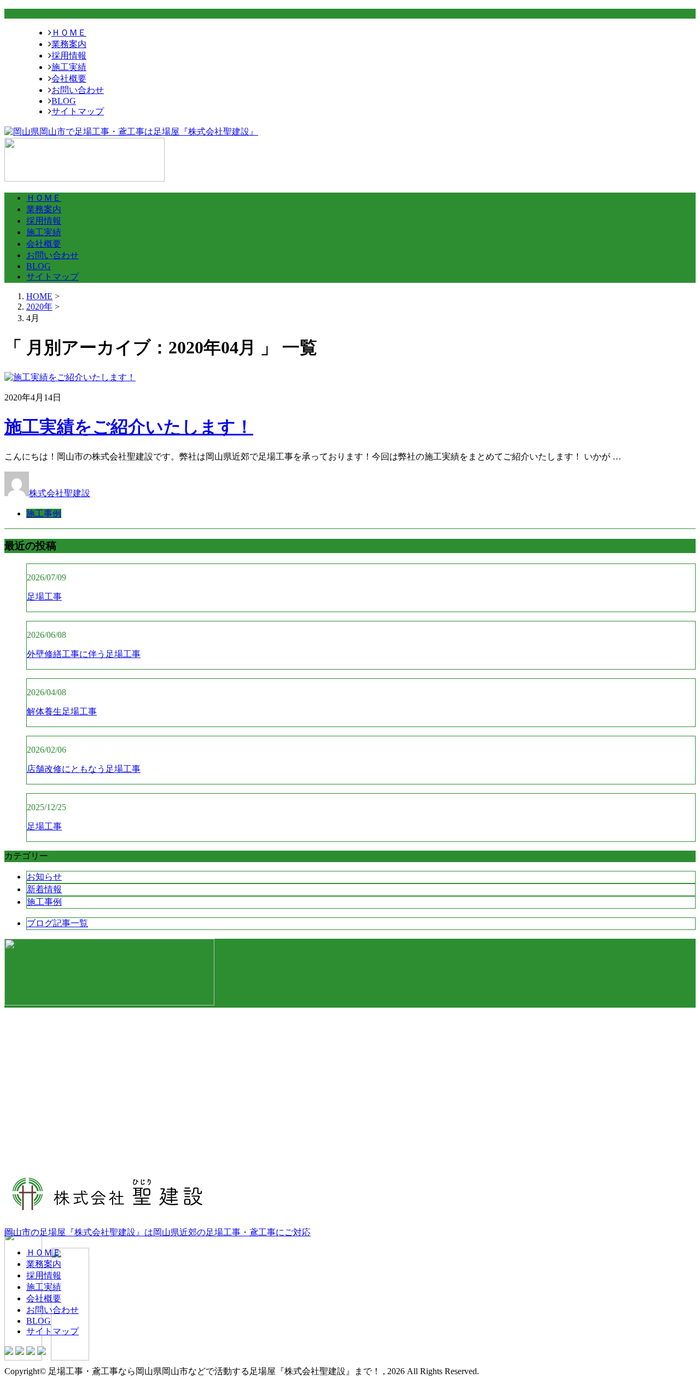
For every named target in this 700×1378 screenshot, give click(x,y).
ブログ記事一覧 (57, 923)
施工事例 (43, 513)
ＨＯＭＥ (68, 32)
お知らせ (44, 876)
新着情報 (44, 889)
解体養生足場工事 (62, 711)
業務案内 (68, 44)
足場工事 (44, 596)
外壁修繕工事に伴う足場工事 (84, 654)
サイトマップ (77, 111)
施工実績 (68, 67)
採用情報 (68, 55)
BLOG (63, 101)
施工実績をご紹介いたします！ (128, 427)
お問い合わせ (77, 90)
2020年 (39, 306)
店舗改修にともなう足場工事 (84, 769)
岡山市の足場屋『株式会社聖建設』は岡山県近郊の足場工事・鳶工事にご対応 (157, 1232)
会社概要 (68, 78)
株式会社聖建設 (59, 493)
